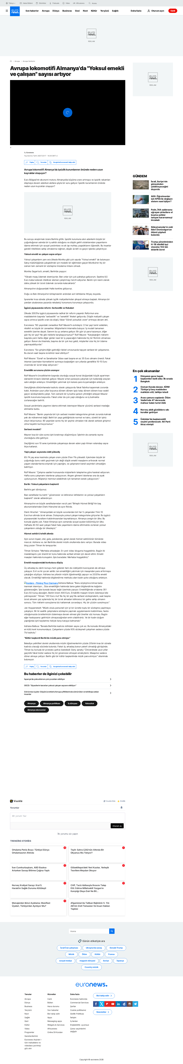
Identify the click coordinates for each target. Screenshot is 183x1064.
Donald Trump (116, 948)
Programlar (29, 1032)
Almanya (31, 703)
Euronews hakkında (78, 999)
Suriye (106, 961)
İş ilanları (74, 1021)
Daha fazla (74, 994)
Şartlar (73, 1006)
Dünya (56, 10)
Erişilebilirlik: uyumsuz (79, 1025)
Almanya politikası (51, 703)
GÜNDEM (140, 176)
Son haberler (32, 10)
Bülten (50, 1003)
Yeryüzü (104, 10)
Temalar (28, 994)
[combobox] (103, 3)
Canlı (173, 11)
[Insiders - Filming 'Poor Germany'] (41, 583)
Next (85, 10)
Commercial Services (79, 1003)
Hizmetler (51, 994)
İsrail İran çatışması (69, 948)
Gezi (77, 10)
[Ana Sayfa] (11, 61)
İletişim (73, 1017)
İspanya (120, 961)
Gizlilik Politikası (77, 1014)
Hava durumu (53, 1006)
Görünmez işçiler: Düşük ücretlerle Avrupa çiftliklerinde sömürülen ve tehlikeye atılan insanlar (61, 693)
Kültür (94, 10)
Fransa (111, 954)
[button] (67, 112)
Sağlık (115, 10)
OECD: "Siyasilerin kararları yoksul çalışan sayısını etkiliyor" (50, 685)
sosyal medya (65, 961)
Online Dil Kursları (55, 1032)
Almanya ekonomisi (36, 710)
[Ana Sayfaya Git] (15, 11)
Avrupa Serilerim (29, 61)
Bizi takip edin (53, 1014)
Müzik (71, 954)
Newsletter (101, 1012)
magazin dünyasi (87, 961)
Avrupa (45, 10)
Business (67, 10)
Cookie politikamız (78, 1010)
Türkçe (11, 3)
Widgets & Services (55, 1025)
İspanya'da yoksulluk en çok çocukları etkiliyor (44, 679)
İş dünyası (72, 703)
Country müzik (91, 967)
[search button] (89, 3)
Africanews (52, 1028)
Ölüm (84, 954)
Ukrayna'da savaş (94, 948)
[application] (67, 112)
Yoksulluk (89, 703)
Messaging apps (54, 1021)
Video (27, 1028)
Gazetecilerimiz (31, 1036)
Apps (49, 1017)
